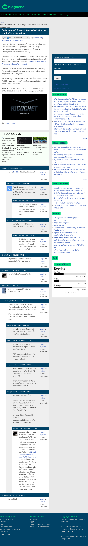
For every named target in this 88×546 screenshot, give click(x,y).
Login (67, 14)
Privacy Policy (5, 534)
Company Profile (49, 14)
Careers (3, 522)
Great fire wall (59, 225)
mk (5, 38)
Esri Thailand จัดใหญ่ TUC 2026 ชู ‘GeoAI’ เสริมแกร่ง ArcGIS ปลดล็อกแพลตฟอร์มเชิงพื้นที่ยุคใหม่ (70, 149)
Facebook (39, 524)
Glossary (17, 529)
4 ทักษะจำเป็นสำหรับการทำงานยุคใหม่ (67, 203)
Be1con (10, 183)
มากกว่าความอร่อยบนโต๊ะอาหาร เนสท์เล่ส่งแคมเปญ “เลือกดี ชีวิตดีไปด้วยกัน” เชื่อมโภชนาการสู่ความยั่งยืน (69, 116)
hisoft (4, 168)
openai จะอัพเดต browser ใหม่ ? (65, 233)
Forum (21, 14)
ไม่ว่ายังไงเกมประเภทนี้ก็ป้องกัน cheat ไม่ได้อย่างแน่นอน (27, 454)
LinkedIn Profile (67, 531)
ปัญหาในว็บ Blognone (62, 223)
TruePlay (16, 172)
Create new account (61, 84)
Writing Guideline (6, 529)
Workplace (35, 14)
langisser (10, 392)
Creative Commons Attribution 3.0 (73, 519)
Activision (5, 40)
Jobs (28, 14)
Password (57, 69)
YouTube (47, 524)
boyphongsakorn (8, 495)
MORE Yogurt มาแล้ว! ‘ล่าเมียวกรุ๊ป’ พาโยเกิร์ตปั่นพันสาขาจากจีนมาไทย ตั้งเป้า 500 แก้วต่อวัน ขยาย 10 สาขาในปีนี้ (70, 108)
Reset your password (61, 88)
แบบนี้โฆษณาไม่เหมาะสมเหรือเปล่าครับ (67, 238)
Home (2, 22)
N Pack (4, 286)
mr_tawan (10, 220)
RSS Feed (33, 519)
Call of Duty (38, 38)
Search (60, 14)
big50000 (5, 270)
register (43, 174)
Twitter (32, 524)
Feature (4, 14)
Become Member (6, 527)
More (85, 138)
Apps (32, 522)
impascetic (11, 340)
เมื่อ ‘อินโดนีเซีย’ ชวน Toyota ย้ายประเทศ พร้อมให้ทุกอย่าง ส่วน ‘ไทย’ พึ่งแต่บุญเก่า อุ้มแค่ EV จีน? (70, 131)
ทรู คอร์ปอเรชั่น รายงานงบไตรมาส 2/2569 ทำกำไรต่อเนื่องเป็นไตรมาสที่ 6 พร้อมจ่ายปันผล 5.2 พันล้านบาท (70, 172)
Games (12, 40)
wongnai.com (66, 539)
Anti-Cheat (19, 40)
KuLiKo (4, 255)
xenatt (4, 301)
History (10, 519)
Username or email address (64, 57)
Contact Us (4, 532)
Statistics (3, 524)
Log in (42, 172)
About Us (3, 519)
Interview (13, 14)
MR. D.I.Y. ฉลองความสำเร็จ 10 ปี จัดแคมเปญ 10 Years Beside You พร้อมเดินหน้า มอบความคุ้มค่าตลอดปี (69, 123)
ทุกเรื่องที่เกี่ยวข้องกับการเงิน (63, 235)
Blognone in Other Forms (39, 527)
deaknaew (11, 325)
